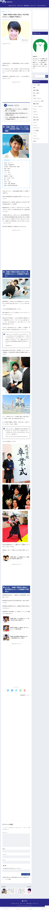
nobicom (9, 2)
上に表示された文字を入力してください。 (12, 868)
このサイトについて (12, 5)
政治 (34, 95)
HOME (25, 901)
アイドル (35, 114)
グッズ (34, 136)
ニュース (35, 125)
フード (34, 133)
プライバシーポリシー (41, 5)
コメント (5, 832)
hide (17, 105)
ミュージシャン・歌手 (38, 101)
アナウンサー (36, 127)
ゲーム (34, 109)
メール (5, 854)
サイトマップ (33, 5)
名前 (4, 848)
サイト (4, 860)
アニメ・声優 (36, 85)
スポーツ (28, 695)
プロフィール (20, 5)
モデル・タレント (37, 98)
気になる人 (35, 117)
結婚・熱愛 (35, 90)
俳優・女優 (35, 119)
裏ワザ (34, 141)
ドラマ (34, 122)
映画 (34, 87)
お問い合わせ (26, 5)
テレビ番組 (35, 130)
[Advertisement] (16, 53)
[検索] (46, 76)
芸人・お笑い (36, 93)
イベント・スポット (37, 106)
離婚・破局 (35, 103)
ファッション (36, 138)
